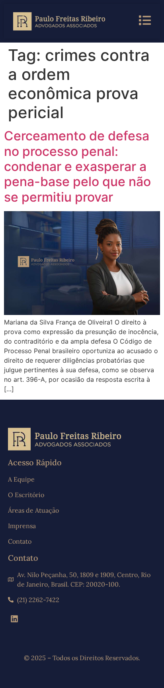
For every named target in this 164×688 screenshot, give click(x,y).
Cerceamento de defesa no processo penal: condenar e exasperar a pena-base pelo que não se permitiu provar (77, 166)
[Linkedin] (14, 618)
